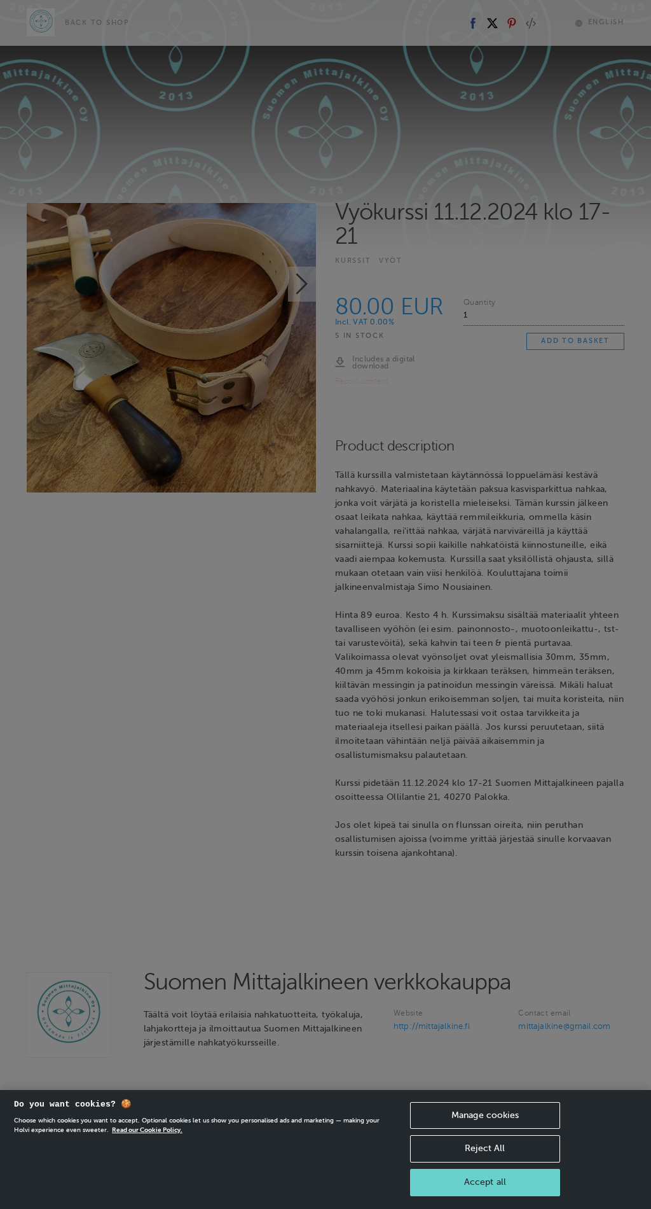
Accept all (485, 1182)
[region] (325, 1149)
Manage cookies (485, 1115)
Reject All (485, 1148)
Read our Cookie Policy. (147, 1129)
